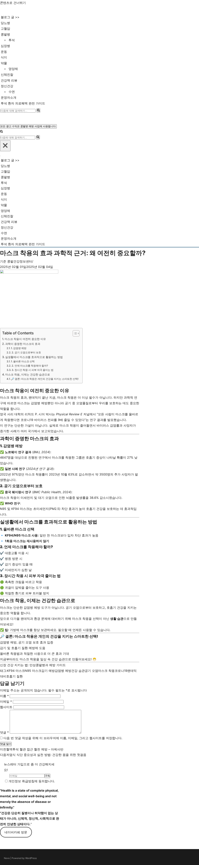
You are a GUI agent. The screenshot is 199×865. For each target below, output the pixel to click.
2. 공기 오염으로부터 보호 (26, 352)
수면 (12, 92)
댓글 (4, 732)
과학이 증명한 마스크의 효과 (22, 343)
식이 (4, 57)
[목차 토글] (74, 333)
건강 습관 (78, 671)
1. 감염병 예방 (18, 348)
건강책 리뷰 (9, 80)
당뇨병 (5, 23)
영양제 (13, 69)
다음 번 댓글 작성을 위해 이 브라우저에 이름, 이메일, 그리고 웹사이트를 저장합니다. (62, 738)
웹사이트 (6, 707)
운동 (4, 52)
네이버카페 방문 (15, 832)
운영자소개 (8, 97)
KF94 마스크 (16, 671)
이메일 (6, 701)
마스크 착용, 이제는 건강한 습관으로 (27, 374)
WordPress (31, 858)
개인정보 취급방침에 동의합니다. (31, 781)
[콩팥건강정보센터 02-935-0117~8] (17, 10)
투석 (12, 40)
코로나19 (121, 671)
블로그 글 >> (10, 17)
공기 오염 (91, 671)
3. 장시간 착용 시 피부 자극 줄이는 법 (32, 369)
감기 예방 (48, 671)
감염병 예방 (63, 671)
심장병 (5, 46)
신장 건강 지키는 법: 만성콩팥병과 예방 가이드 (33, 665)
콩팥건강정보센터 (19, 261)
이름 (4, 696)
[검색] (38, 110)
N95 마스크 (33, 671)
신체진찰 (7, 75)
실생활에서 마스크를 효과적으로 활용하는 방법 (34, 357)
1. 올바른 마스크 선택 (23, 361)
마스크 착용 (106, 671)
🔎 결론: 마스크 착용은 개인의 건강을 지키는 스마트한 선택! (45, 378)
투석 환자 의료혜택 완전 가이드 (23, 103)
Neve (7, 858)
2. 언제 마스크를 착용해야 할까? (30, 365)
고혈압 (5, 28)
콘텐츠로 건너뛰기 (13, 3)
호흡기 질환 (14, 676)
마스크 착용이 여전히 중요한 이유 (25, 339)
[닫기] (5, 145)
